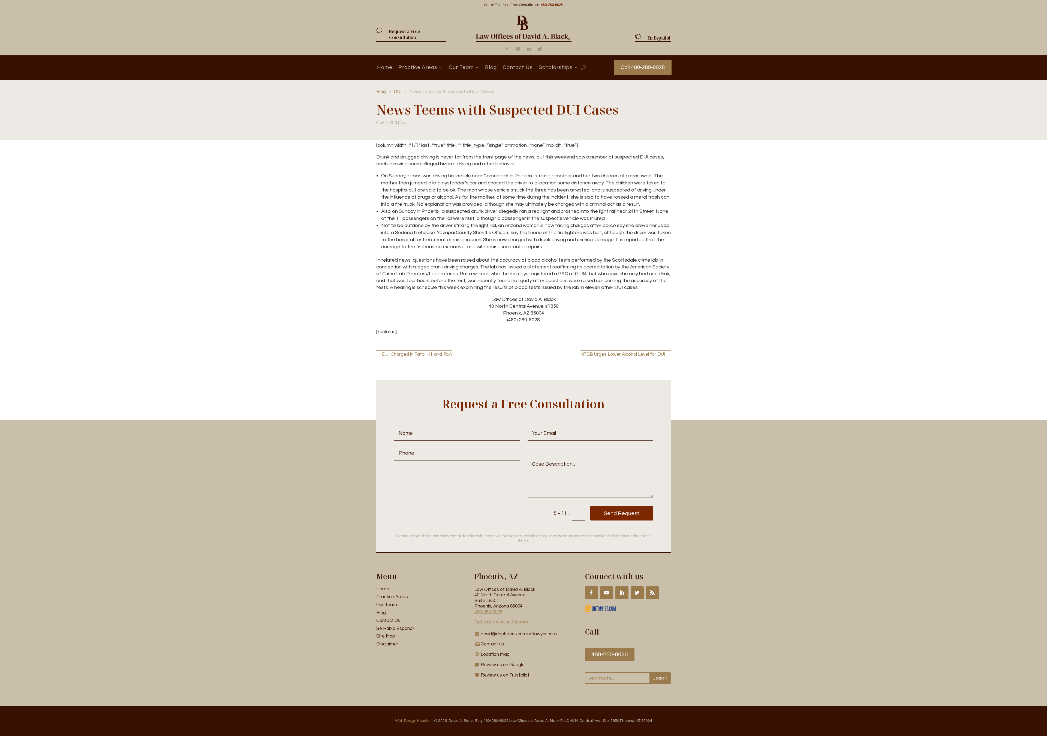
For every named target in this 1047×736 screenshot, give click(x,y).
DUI (403, 123)
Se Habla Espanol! (395, 628)
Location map (495, 654)
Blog (491, 67)
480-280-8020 (609, 654)
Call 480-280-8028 (643, 67)
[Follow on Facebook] (507, 48)
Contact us (492, 644)
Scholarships (556, 67)
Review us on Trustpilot (505, 675)
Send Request (621, 513)
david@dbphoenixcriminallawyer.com (519, 634)
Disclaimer (387, 644)
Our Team (461, 67)
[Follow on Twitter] (539, 48)
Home (384, 67)
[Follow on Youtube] (518, 48)
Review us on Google (503, 664)
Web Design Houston (413, 721)
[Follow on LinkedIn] (529, 48)
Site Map (385, 636)
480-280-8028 (488, 611)
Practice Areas (417, 67)
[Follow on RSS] (652, 592)
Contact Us (518, 67)
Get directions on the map (501, 622)
